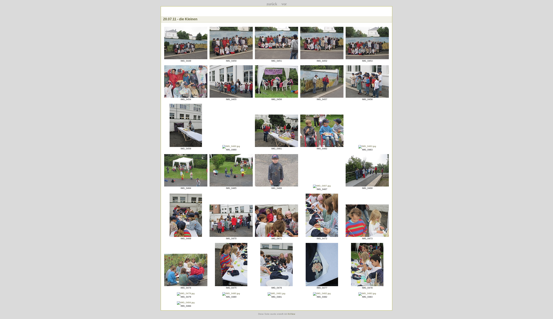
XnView (291, 314)
